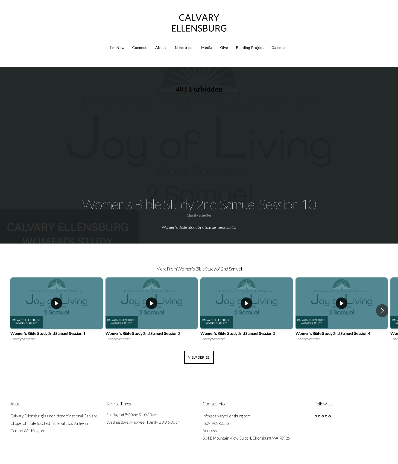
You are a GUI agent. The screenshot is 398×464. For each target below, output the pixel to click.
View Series (199, 357)
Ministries (184, 47)
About (161, 47)
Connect (139, 47)
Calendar (280, 47)
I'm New (117, 47)
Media (206, 47)
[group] (56, 310)
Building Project (250, 47)
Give (224, 47)
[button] (382, 311)
